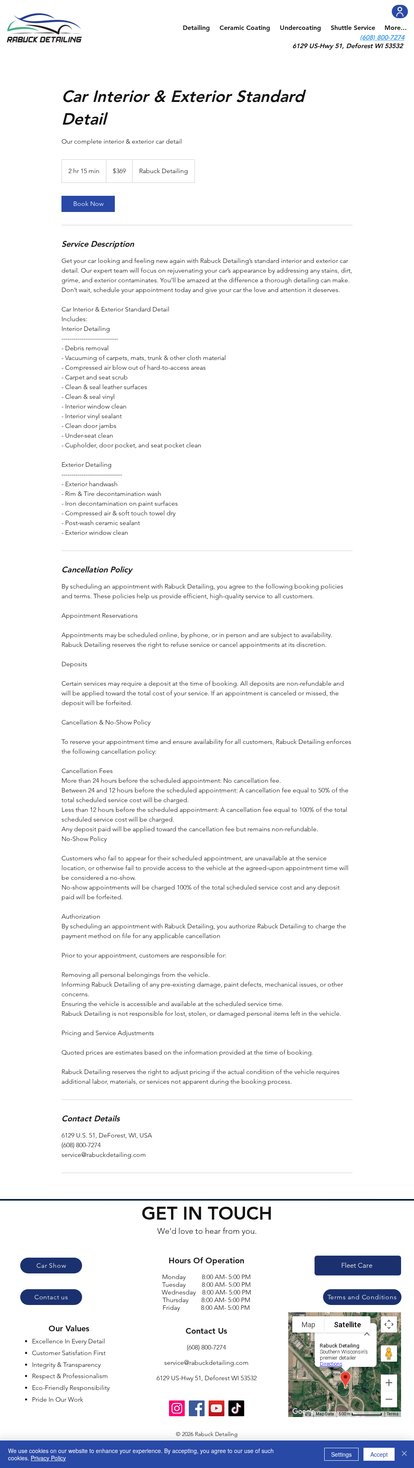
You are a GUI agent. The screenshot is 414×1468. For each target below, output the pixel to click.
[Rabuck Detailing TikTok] (236, 1408)
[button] (196, 28)
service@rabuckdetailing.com (206, 1362)
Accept (379, 1454)
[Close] (404, 1454)
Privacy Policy (48, 1458)
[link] (88, 204)
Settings (341, 1454)
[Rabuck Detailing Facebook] (197, 1408)
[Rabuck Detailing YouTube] (216, 1408)
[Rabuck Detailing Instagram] (177, 1408)
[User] (400, 11)
